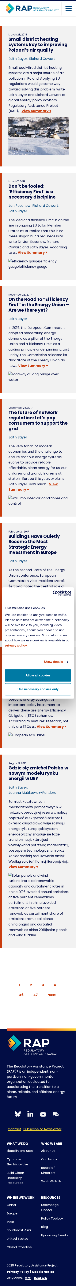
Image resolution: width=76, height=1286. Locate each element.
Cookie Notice (43, 1272)
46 (21, 994)
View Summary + (36, 110)
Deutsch (40, 1278)
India (10, 1222)
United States (17, 1238)
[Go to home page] (32, 8)
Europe (12, 1213)
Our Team (49, 1159)
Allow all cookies (38, 675)
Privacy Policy (18, 1272)
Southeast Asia (19, 1230)
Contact (14, 1129)
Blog (44, 1226)
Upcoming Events (54, 1235)
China (11, 1205)
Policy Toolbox (52, 1218)
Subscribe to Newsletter (42, 1129)
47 (35, 994)
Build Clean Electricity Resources (15, 1177)
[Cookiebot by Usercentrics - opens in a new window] (53, 593)
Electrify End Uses (20, 1150)
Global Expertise (19, 1247)
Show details (53, 661)
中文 (28, 1278)
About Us (48, 1150)
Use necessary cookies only (38, 689)
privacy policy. (16, 645)
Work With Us (51, 1181)
